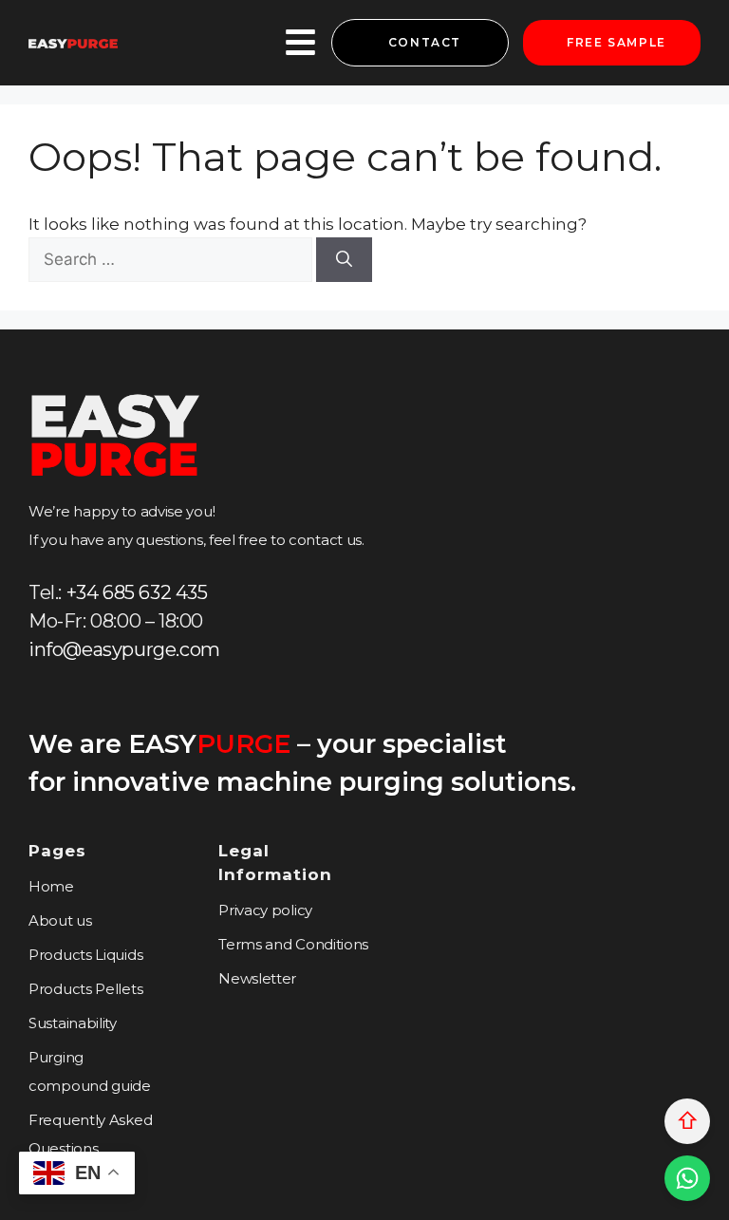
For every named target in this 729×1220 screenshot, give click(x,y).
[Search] (344, 260)
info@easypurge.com (124, 649)
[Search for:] (172, 259)
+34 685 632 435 (137, 592)
